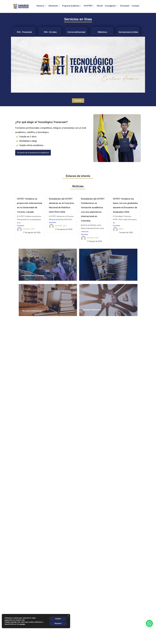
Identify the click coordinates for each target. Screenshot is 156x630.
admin (121, 229)
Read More (20, 226)
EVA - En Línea (50, 32)
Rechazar (58, 623)
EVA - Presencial (24, 32)
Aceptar (58, 619)
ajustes (22, 624)
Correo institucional (76, 32)
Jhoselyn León (28, 229)
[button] (149, 623)
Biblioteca (102, 32)
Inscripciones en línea (128, 32)
